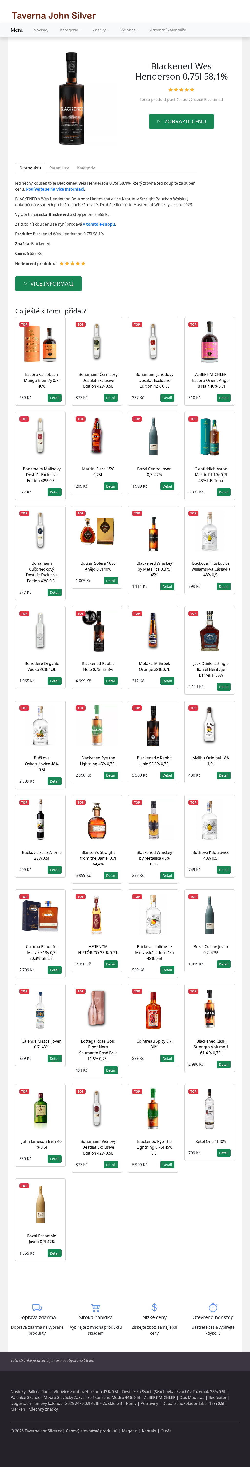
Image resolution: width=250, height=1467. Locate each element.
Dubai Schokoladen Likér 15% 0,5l (193, 1403)
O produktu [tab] (30, 168)
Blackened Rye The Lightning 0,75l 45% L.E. (154, 1147)
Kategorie (69, 30)
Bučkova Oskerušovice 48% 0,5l (42, 763)
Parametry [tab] (59, 168)
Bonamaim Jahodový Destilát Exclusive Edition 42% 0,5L (154, 380)
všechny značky (43, 1409)
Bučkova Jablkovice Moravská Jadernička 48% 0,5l (154, 952)
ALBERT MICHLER (160, 1397)
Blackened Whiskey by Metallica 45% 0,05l (154, 858)
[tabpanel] (106, 225)
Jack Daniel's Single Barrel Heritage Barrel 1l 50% (211, 669)
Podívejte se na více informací (55, 189)
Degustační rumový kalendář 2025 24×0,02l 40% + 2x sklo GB (66, 1403)
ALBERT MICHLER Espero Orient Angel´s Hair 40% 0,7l (210, 380)
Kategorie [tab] (86, 168)
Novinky (40, 30)
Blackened (213, 99)
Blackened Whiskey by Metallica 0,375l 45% (154, 569)
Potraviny (149, 1403)
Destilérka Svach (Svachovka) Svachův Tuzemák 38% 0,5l (173, 1391)
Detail (54, 397)
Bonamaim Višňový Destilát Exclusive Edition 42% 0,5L (98, 1147)
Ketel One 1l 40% (211, 1141)
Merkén (18, 1409)
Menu (17, 30)
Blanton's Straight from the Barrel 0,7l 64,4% (98, 858)
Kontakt (149, 1431)
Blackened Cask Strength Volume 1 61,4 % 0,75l (211, 1046)
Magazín (130, 1431)
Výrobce (127, 30)
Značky (99, 30)
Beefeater (217, 1397)
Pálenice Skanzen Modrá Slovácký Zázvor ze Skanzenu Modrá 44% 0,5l (75, 1397)
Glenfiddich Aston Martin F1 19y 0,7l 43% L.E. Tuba (210, 474)
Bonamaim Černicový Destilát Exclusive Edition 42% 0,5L (98, 380)
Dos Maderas (192, 1397)
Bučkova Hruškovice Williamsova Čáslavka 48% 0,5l (210, 569)
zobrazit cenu (185, 121)
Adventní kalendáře (168, 30)
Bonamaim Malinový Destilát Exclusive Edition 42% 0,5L (42, 474)
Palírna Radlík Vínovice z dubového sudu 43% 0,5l (73, 1391)
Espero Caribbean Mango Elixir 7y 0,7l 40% (41, 380)
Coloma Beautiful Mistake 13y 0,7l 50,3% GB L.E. (42, 952)
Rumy (131, 1403)
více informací (52, 283)
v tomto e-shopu (99, 224)
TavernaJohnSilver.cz (43, 1431)
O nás (166, 1431)
